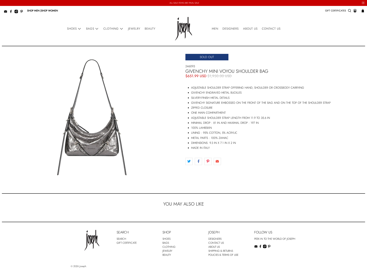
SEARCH (121, 239)
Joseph (83, 266)
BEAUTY (166, 255)
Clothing (111, 29)
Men (215, 29)
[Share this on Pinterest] (208, 161)
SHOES (166, 239)
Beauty (150, 29)
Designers (230, 29)
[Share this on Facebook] (198, 161)
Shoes (72, 29)
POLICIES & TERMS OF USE (223, 255)
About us (250, 29)
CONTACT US (216, 243)
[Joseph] (183, 29)
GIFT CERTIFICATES (335, 10)
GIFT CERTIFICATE (127, 243)
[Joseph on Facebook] (12, 12)
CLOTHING (168, 247)
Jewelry (134, 29)
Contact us (271, 29)
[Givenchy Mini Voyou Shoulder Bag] (92, 118)
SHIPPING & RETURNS (220, 251)
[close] (363, 3)
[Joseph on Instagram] (17, 12)
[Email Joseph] (6, 12)
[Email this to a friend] (217, 161)
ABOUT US (214, 247)
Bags (90, 29)
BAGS (165, 243)
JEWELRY (167, 251)
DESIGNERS (215, 239)
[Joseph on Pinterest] (22, 12)
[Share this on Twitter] (189, 161)
